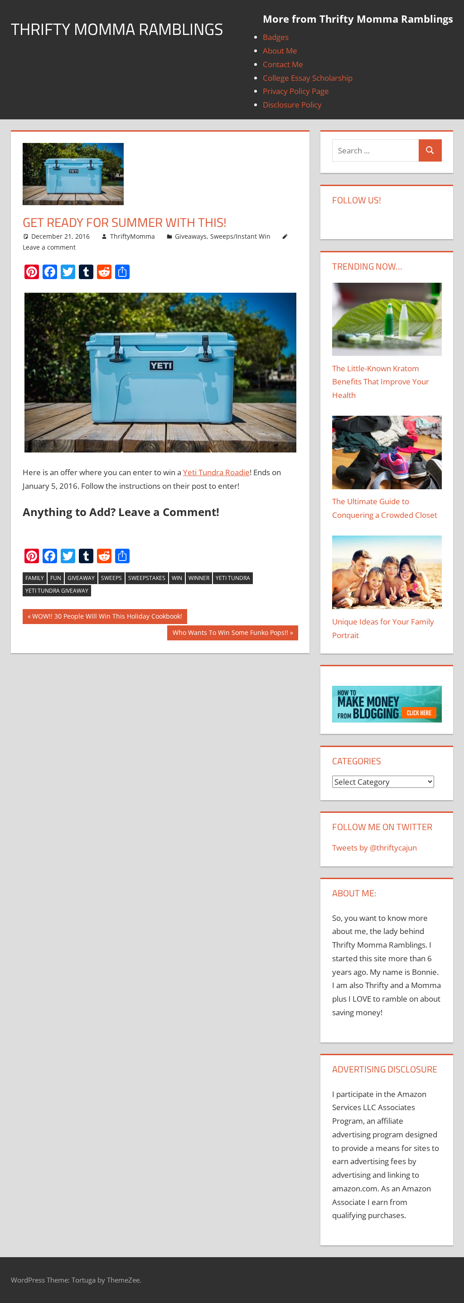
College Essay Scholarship (308, 78)
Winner (198, 578)
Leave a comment (49, 247)
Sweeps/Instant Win (240, 236)
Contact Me (283, 64)
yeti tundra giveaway (56, 591)
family (34, 578)
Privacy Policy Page (296, 91)
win (177, 578)
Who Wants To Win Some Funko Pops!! (230, 634)
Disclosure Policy (292, 104)
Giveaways (191, 236)
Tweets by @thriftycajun (374, 847)
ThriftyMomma (132, 236)
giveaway (81, 578)
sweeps (111, 578)
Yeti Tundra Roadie (216, 472)
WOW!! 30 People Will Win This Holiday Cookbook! (107, 618)
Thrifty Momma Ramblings (117, 28)
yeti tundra (233, 578)
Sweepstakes (146, 578)
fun (55, 578)
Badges (276, 37)
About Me (280, 50)
